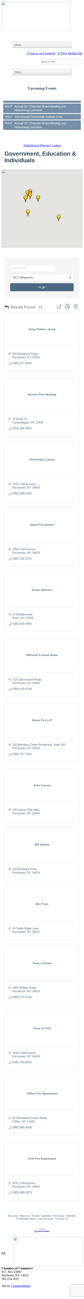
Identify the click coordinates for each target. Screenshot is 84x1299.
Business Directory (19, 1215)
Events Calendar (41, 1215)
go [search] (43, 287)
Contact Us (61, 1218)
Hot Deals (58, 1215)
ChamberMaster (21, 1285)
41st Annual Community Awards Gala (38, 112)
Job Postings (45, 1218)
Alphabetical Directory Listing (42, 145)
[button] (25, 199)
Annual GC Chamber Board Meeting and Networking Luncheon (40, 104)
